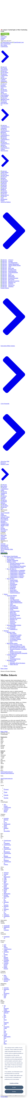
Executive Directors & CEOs (17, 563)
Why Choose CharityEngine (11, 556)
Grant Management (14, 611)
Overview (12, 661)
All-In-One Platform (12, 595)
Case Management (14, 599)
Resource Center (11, 632)
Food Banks (13, 587)
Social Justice (13, 590)
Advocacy (12, 597)
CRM (11, 604)
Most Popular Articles (12, 643)
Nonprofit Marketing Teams (17, 567)
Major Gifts (13, 612)
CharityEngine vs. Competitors (17, 570)
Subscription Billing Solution (14, 625)
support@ (3, 773)
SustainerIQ (13, 626)
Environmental (13, 584)
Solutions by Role (11, 561)
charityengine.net (9, 773)
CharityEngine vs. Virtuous (16, 577)
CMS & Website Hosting (16, 602)
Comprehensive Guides (15, 635)
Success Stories (10, 559)
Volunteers (12, 623)
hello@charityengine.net (7, 771)
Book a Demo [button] (4, 553)
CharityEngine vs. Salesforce (17, 576)
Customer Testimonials (12, 560)
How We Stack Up (11, 569)
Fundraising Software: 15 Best (17, 646)
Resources (6, 630)
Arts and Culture (14, 581)
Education (12, 583)
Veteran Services (14, 591)
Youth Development (15, 592)
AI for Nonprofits (11, 628)
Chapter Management (15, 601)
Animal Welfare (14, 580)
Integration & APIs (11, 660)
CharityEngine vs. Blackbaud (17, 571)
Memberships (13, 614)
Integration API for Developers (17, 663)
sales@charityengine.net (7, 778)
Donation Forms (14, 606)
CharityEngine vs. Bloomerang (17, 573)
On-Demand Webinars (15, 639)
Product (6, 594)
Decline (14, 1091)
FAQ (11, 642)
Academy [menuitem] (3, 38)
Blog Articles (13, 633)
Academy (12, 657)
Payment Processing (15, 615)
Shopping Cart (13, 619)
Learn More (5, 34)
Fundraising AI (13, 629)
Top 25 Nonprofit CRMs (16, 644)
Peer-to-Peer (13, 616)
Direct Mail (13, 605)
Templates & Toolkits (15, 636)
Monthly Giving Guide (15, 651)
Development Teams (15, 564)
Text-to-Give (13, 622)
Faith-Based (13, 585)
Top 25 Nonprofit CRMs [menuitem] (7, 549)
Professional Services (15, 659)
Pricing (5, 666)
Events (11, 609)
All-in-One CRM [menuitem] (5, 461)
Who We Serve (10, 578)
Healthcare (12, 588)
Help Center (13, 656)
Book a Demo (4, 668)
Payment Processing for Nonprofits (18, 653)
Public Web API (14, 664)
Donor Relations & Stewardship (18, 566)
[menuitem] (4, 68)
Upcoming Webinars (15, 637)
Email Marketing (14, 608)
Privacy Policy (4, 1096)
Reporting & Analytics (15, 618)
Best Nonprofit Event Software (17, 647)
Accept (14, 1087)
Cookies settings (14, 1083)
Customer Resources (12, 654)
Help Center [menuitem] (4, 36)
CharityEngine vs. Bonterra (16, 574)
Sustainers (12, 621)
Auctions (12, 598)
